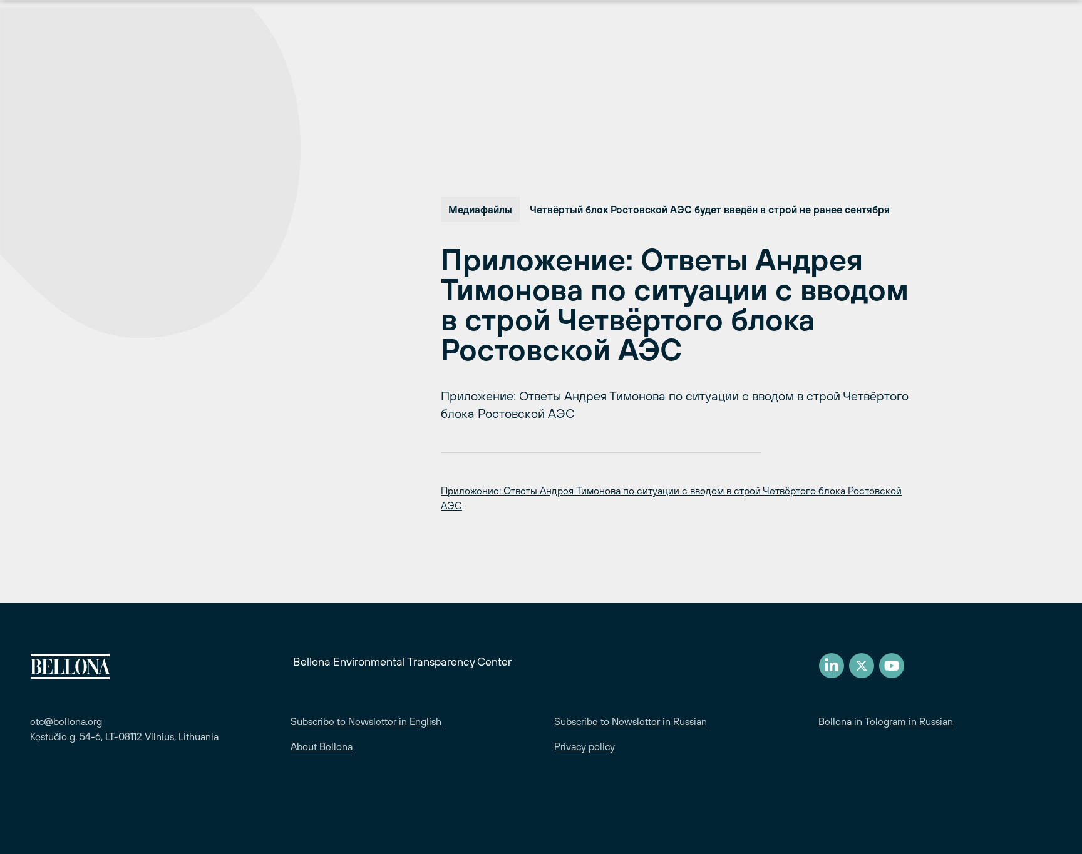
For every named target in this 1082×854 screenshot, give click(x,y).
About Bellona (322, 746)
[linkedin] (831, 665)
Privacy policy (584, 746)
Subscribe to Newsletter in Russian (630, 721)
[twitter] (861, 665)
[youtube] (891, 665)
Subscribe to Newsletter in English (366, 721)
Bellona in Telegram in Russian (885, 721)
